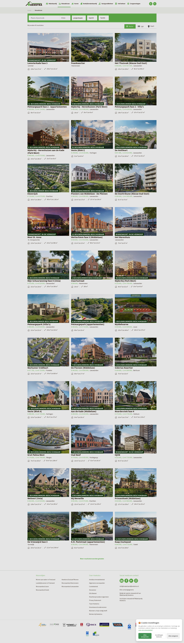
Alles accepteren (145, 636)
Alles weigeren (173, 636)
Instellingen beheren (159, 636)
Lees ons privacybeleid (145, 630)
